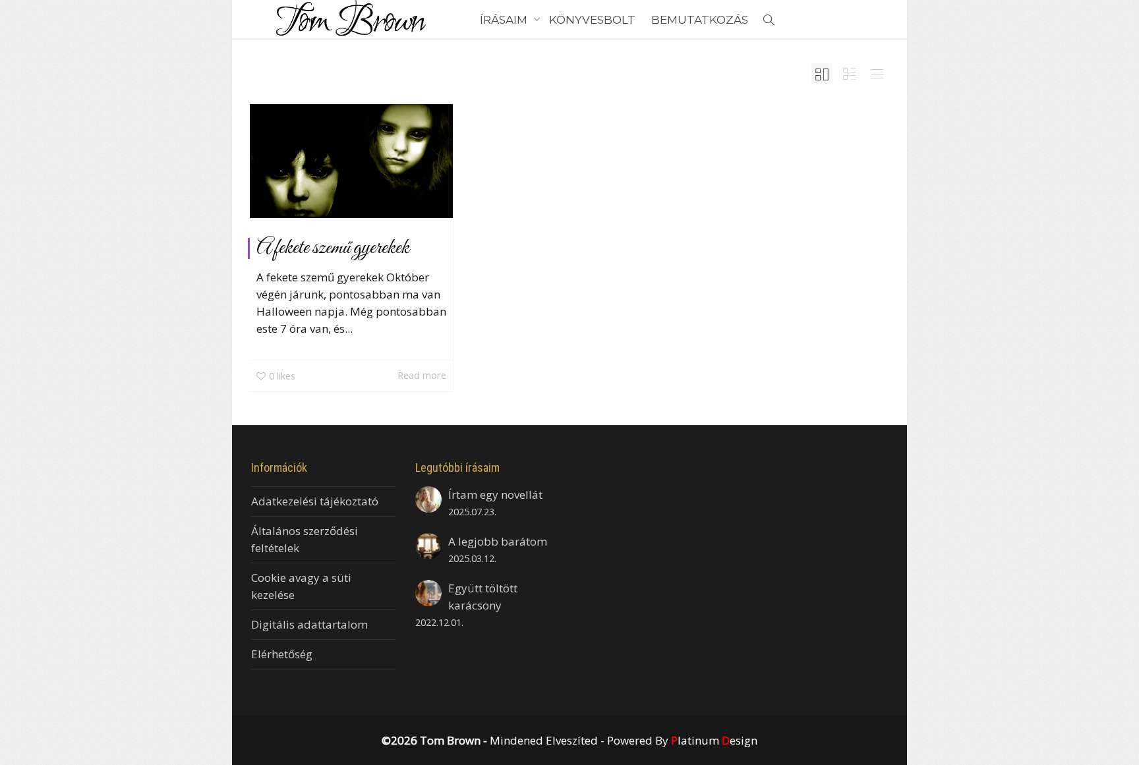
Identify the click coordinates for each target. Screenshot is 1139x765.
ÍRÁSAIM (505, 19)
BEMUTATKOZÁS (699, 19)
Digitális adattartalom (309, 624)
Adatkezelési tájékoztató (314, 501)
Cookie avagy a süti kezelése (301, 586)
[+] (351, 161)
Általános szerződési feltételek (304, 539)
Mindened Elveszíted (544, 740)
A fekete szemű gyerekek (332, 248)
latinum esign (714, 740)
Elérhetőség (281, 654)
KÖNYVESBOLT (592, 19)
